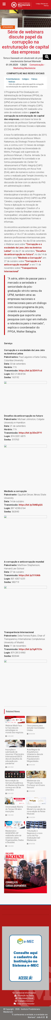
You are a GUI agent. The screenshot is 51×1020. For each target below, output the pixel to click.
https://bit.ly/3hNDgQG (31, 504)
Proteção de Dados (26, 995)
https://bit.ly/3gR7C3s (30, 649)
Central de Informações (26, 993)
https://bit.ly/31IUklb (29, 575)
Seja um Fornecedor (26, 1004)
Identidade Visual (25, 998)
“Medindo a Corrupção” (29, 257)
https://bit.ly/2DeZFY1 (30, 432)
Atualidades (8, 27)
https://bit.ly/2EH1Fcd (30, 370)
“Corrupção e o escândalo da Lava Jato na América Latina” (23, 247)
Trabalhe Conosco (26, 1001)
